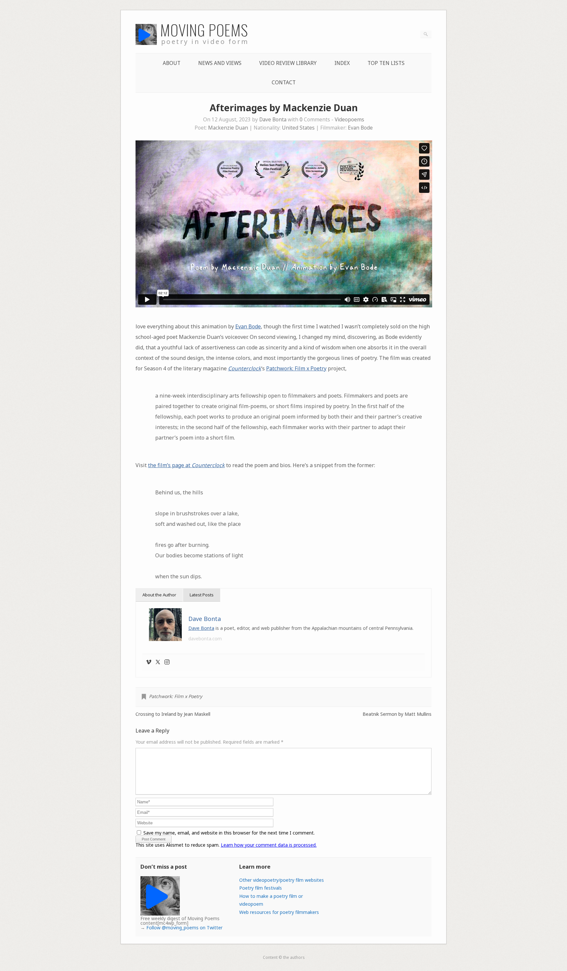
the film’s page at (186, 465)
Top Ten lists (386, 63)
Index (342, 63)
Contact (284, 82)
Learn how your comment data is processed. (269, 845)
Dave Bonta (272, 119)
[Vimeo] (149, 662)
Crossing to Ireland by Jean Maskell (173, 714)
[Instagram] (167, 662)
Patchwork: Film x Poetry (296, 368)
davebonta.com (205, 638)
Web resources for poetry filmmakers (279, 912)
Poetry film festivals (260, 888)
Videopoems (349, 119)
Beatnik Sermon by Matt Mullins (397, 714)
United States (298, 127)
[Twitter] (158, 662)
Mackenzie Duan (228, 127)
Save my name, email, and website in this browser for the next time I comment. (229, 833)
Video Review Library (288, 63)
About (171, 63)
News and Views (220, 63)
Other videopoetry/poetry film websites (281, 880)
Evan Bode (360, 127)
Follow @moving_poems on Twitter (184, 927)
